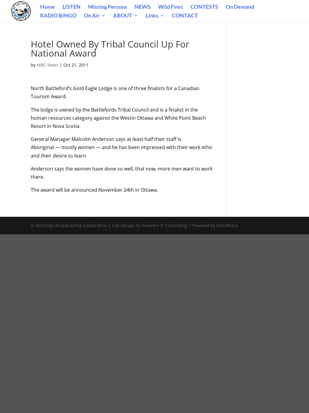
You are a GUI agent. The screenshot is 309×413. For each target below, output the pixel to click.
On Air (92, 16)
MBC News (48, 65)
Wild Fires (170, 7)
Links (152, 16)
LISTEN (71, 7)
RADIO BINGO (58, 16)
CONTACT (185, 16)
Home (47, 7)
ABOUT (122, 16)
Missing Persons (107, 7)
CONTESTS (204, 7)
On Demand (240, 7)
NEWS (143, 7)
